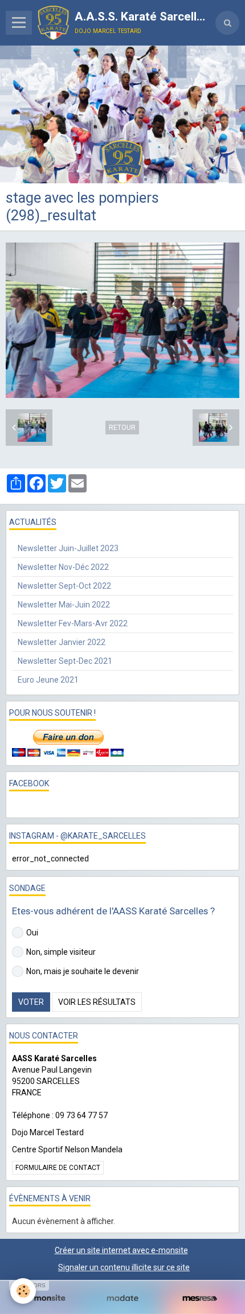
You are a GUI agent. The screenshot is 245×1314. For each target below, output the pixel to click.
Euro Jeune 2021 (48, 679)
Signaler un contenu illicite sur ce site (124, 1267)
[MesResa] (200, 1298)
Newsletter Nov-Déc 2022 (63, 567)
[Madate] (122, 1298)
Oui (32, 932)
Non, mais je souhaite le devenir (82, 971)
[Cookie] (23, 1291)
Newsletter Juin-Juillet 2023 (68, 548)
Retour (122, 428)
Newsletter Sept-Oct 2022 (64, 585)
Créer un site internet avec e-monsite (121, 1250)
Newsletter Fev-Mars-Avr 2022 (73, 623)
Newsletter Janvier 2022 (61, 642)
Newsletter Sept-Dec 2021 (65, 661)
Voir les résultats (97, 1002)
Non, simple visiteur (61, 951)
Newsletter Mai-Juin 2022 (64, 604)
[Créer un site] (45, 1298)
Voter (31, 1002)
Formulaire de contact (57, 1168)
